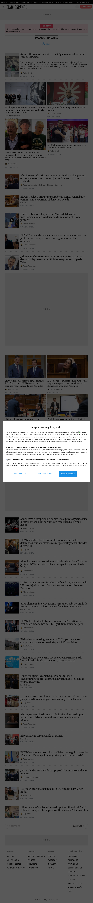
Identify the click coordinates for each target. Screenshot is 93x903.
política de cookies (62, 441)
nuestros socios (35, 432)
